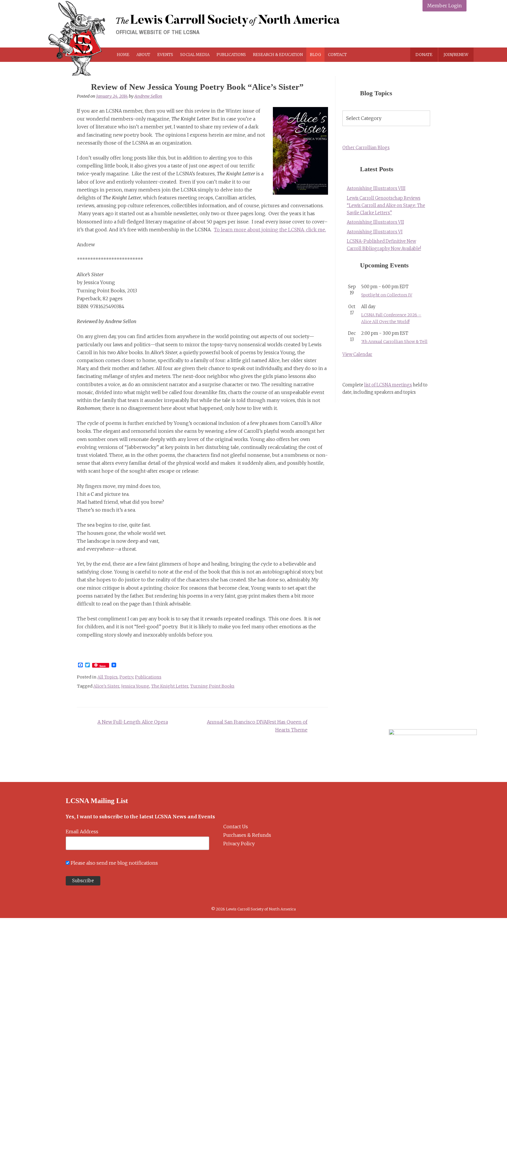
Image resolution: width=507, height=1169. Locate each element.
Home (123, 54)
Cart (371, 54)
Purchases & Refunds (247, 835)
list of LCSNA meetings (388, 385)
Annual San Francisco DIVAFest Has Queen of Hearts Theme (257, 726)
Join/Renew (456, 54)
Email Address (82, 831)
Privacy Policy (239, 843)
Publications (231, 54)
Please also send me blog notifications (114, 863)
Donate (423, 54)
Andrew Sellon (148, 96)
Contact (337, 54)
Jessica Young (135, 686)
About (143, 54)
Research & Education (278, 54)
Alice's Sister (106, 686)
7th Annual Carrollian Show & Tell (394, 341)
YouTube (460, 30)
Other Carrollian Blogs (366, 147)
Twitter (432, 30)
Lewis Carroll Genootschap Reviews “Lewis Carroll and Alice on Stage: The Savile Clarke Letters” (386, 206)
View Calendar (357, 354)
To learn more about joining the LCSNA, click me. (270, 230)
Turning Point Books (212, 686)
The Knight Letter (169, 686)
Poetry (126, 677)
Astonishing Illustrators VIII (376, 188)
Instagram (446, 30)
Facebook (419, 30)
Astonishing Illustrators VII (375, 222)
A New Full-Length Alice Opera (132, 722)
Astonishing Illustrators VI (375, 232)
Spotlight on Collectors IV (386, 295)
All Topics (107, 677)
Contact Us (235, 826)
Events (165, 54)
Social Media (194, 54)
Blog (315, 54)
